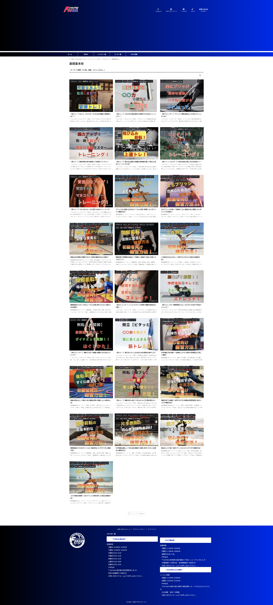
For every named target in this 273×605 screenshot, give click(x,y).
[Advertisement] (136, 36)
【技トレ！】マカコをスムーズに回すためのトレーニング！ (90, 209)
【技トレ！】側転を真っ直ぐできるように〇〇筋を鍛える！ (136, 400)
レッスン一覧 (102, 54)
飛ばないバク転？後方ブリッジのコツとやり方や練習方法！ (181, 448)
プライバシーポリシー (139, 529)
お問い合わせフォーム (123, 529)
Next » (142, 513)
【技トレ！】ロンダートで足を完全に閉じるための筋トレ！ (181, 161)
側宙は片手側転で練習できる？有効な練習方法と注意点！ (89, 257)
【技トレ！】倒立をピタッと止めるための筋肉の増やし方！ (136, 352)
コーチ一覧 (117, 54)
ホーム (70, 54)
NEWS (86, 54)
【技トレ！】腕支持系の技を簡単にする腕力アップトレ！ (89, 161)
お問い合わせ (203, 10)
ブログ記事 (133, 54)
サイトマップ (152, 529)
